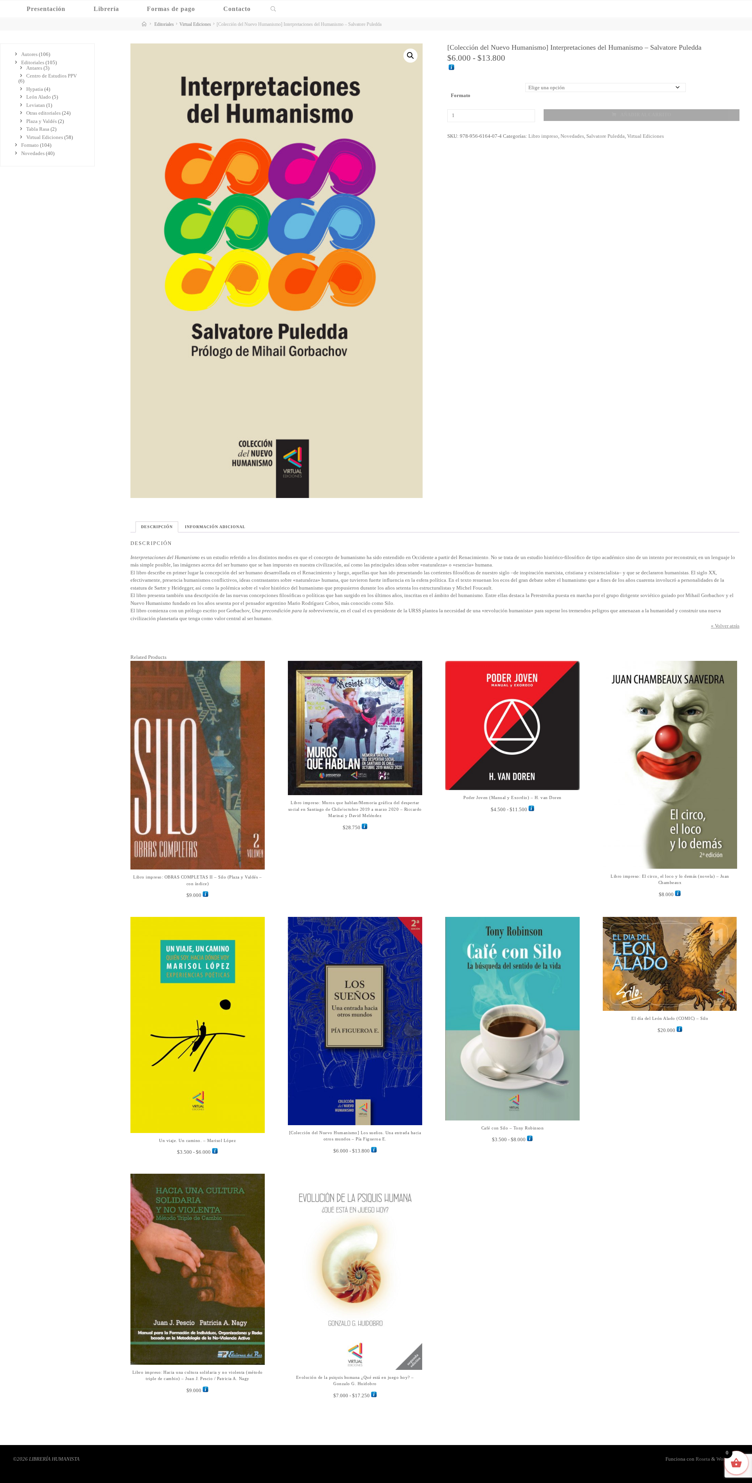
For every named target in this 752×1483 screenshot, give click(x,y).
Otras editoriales (43, 113)
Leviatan (35, 105)
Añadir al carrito (645, 114)
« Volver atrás (725, 626)
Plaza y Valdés (41, 121)
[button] (410, 56)
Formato (460, 95)
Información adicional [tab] (215, 527)
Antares (34, 68)
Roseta (702, 1459)
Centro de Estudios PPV (51, 76)
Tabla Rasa (37, 129)
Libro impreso (543, 136)
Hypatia (34, 89)
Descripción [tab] (157, 527)
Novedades (572, 136)
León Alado (38, 97)
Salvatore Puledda (605, 136)
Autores (29, 54)
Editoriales (164, 24)
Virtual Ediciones (195, 24)
